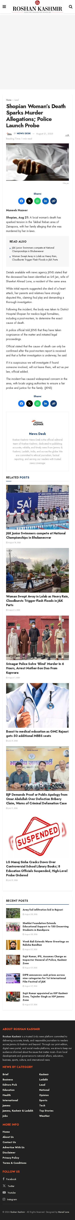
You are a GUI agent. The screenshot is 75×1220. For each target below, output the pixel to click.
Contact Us (9, 1142)
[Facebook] (21, 201)
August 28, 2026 (30, 914)
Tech (42, 1105)
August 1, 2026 (14, 677)
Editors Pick (10, 1084)
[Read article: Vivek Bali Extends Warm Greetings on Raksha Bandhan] (13, 945)
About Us (8, 1137)
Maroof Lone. (64, 1212)
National (44, 1090)
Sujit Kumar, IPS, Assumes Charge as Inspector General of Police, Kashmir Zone (45, 960)
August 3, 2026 (14, 610)
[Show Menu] (4, 6)
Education (8, 1090)
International (10, 1100)
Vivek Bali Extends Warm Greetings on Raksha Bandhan (46, 943)
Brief (5, 1074)
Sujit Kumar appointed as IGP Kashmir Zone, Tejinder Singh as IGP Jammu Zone (45, 996)
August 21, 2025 (44, 133)
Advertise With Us (13, 1147)
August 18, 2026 (14, 542)
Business (8, 1079)
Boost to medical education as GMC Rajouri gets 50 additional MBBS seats (37, 733)
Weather (44, 1116)
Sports (43, 1100)
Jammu (6, 1105)
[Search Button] (70, 6)
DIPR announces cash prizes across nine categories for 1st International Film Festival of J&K (44, 978)
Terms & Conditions (14, 1163)
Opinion (44, 1095)
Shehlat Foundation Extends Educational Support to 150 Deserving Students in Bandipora (46, 926)
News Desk (24, 133)
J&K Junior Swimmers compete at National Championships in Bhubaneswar (33, 249)
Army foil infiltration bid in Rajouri (43, 909)
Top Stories (46, 1110)
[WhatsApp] (37, 201)
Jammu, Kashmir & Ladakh (18, 1110)
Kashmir (44, 1074)
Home (8, 100)
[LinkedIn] (45, 201)
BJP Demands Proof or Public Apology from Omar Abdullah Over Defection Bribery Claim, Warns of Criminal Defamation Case (37, 799)
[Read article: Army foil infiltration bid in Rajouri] (13, 913)
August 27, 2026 (30, 949)
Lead (16, 100)
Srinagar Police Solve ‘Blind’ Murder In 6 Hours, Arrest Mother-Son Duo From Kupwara (35, 668)
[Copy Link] (53, 201)
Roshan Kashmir (17, 1212)
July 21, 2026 (13, 740)
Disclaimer (9, 1152)
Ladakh (43, 1079)
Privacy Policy (11, 1157)
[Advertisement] (37, 52)
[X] (29, 201)
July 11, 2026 (12, 808)
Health (7, 1095)
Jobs (5, 1116)
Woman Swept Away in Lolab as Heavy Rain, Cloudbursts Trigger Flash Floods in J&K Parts (35, 257)
